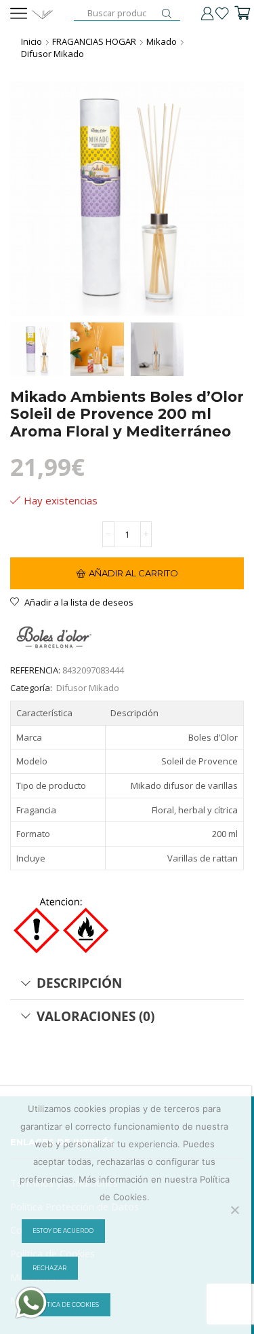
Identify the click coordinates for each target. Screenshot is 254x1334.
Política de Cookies (66, 1304)
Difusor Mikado (52, 54)
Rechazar (49, 1268)
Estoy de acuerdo (63, 1230)
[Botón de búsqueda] (166, 13)
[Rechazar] (234, 1210)
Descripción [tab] (79, 983)
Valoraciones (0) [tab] (95, 1016)
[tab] (127, 983)
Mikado (161, 41)
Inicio (31, 41)
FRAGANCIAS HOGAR (94, 41)
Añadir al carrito (133, 573)
